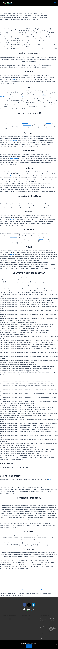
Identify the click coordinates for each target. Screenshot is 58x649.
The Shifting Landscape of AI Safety (43, 626)
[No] (56, 644)
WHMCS (14, 79)
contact (9, 582)
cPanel (44, 95)
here (49, 479)
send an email (29, 589)
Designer (12, 175)
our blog (48, 123)
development (27, 125)
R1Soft (2, 97)
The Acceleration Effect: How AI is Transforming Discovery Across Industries (52, 628)
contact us (25, 123)
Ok (29, 646)
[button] (10, 619)
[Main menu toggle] (55, 2)
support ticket (20, 589)
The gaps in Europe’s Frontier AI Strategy (51, 620)
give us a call (38, 589)
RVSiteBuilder (16, 97)
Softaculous (7, 97)
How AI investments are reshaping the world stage (43, 636)
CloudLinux (13, 219)
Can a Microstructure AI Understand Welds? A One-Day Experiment (43, 620)
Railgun (41, 239)
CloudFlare (25, 97)
